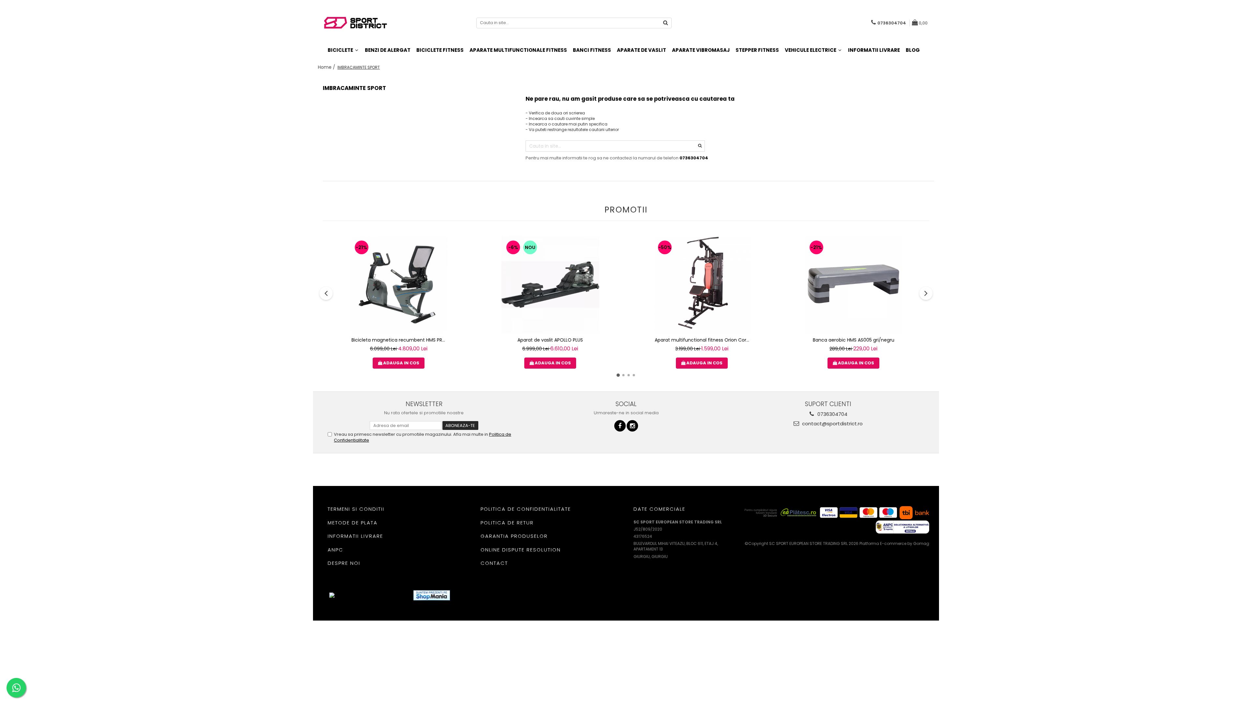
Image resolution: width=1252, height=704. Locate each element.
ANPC (335, 549)
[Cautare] (666, 23)
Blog (913, 50)
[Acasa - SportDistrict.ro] (355, 23)
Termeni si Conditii (356, 509)
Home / (327, 67)
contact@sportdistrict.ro (832, 423)
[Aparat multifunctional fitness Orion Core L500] (702, 284)
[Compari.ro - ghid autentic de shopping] (479, 595)
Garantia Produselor (514, 536)
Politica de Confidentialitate (526, 509)
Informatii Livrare (874, 50)
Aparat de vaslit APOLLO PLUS (550, 340)
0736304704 (831, 414)
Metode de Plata (353, 522)
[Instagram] (632, 426)
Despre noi (344, 563)
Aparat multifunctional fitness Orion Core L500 (703, 340)
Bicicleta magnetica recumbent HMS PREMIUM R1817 (399, 340)
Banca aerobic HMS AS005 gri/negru (853, 340)
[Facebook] (620, 426)
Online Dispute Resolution (521, 549)
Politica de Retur (507, 522)
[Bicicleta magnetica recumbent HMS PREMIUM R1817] (399, 284)
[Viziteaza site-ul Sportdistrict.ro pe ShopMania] (431, 595)
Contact (494, 563)
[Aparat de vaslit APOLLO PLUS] (550, 284)
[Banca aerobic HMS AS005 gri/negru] (853, 284)
